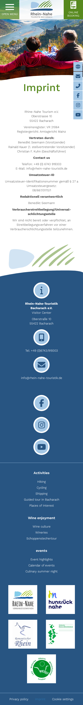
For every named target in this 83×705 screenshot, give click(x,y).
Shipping (41, 493)
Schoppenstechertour (41, 538)
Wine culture (42, 526)
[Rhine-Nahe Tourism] (41, 9)
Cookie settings (63, 699)
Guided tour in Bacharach (41, 499)
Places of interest (41, 505)
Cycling (42, 487)
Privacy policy (18, 699)
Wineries (41, 532)
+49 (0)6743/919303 (44, 350)
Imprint (40, 699)
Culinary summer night (41, 571)
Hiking (41, 481)
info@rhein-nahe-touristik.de (41, 378)
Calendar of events (41, 565)
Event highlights (41, 559)
